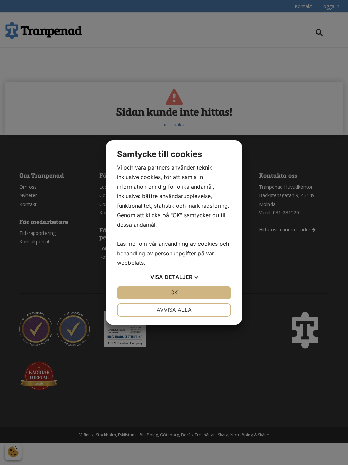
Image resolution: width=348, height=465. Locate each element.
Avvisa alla (174, 309)
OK (174, 292)
